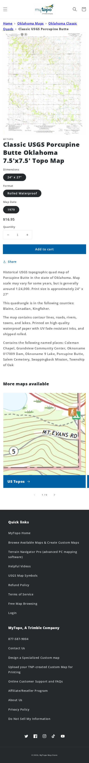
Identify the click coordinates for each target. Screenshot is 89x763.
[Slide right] (54, 494)
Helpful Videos (19, 566)
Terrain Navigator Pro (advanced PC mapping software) (42, 554)
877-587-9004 (18, 639)
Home (7, 23)
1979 (11, 210)
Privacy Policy (18, 709)
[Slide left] (34, 494)
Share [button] (12, 262)
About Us (15, 700)
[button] (5, 9)
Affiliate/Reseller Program (28, 691)
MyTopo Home (19, 533)
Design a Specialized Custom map (34, 658)
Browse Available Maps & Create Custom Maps (43, 542)
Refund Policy (18, 585)
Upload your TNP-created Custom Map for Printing (40, 669)
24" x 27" (14, 177)
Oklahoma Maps (30, 23)
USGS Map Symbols (23, 575)
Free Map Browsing (22, 604)
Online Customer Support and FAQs (35, 681)
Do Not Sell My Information (29, 719)
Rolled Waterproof (22, 193)
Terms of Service (21, 594)
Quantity (9, 227)
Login (12, 613)
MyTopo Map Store (49, 755)
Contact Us (16, 648)
